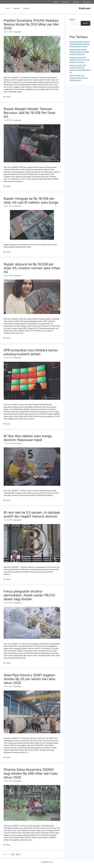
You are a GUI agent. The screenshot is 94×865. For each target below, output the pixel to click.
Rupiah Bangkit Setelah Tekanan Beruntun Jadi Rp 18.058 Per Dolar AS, (29, 112)
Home (7, 8)
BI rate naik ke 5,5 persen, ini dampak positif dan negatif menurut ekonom (32, 514)
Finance (8, 96)
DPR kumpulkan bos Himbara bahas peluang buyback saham (31, 352)
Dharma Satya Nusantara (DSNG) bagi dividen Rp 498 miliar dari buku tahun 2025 (31, 773)
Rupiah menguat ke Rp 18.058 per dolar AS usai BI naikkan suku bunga (31, 200)
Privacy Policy (65, 2)
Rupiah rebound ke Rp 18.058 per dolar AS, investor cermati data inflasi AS (32, 268)
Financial (26, 8)
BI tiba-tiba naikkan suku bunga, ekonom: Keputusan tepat (28, 438)
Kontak (56, 2)
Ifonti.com (84, 8)
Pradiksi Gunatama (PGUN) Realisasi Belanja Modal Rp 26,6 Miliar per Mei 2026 (31, 24)
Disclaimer (76, 2)
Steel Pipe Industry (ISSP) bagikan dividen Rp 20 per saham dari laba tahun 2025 (29, 679)
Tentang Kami (86, 2)
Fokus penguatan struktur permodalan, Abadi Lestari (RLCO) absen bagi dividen (29, 595)
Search (72, 20)
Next (18, 854)
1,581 (12, 854)
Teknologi (16, 8)
